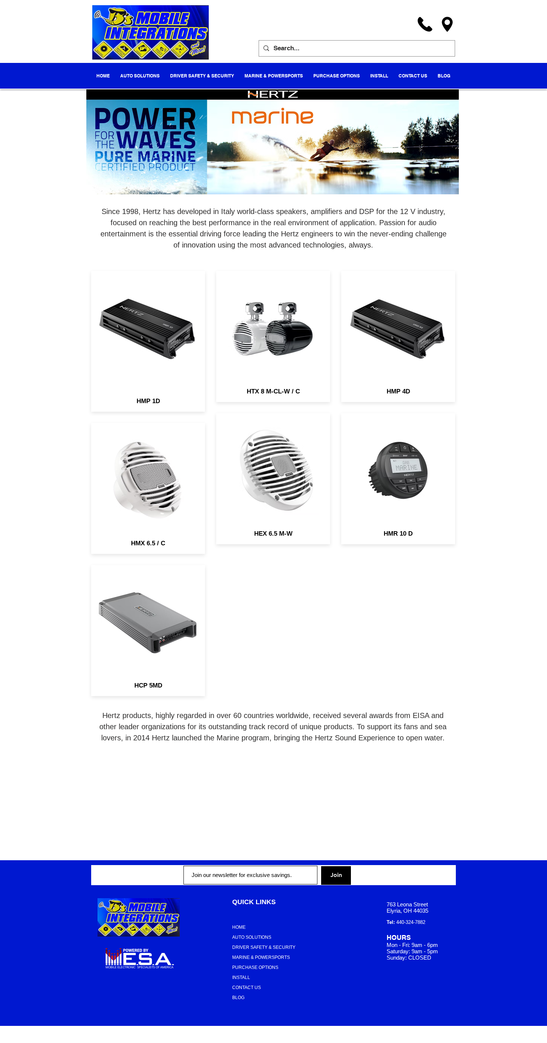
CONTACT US (246, 987)
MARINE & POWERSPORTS (261, 957)
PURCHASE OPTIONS (255, 967)
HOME (239, 927)
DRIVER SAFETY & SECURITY (263, 947)
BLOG (238, 997)
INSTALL (241, 977)
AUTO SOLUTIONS (251, 937)
